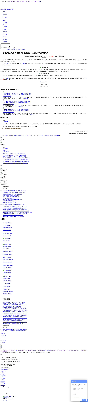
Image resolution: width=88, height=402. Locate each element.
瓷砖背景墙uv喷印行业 (8, 251)
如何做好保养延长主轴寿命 (9, 202)
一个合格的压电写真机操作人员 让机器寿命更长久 (15, 318)
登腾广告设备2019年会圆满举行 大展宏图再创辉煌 (15, 209)
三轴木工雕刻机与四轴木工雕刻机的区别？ (13, 194)
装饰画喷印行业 (6, 278)
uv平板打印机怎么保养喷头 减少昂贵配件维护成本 (15, 308)
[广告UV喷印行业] (7, 96)
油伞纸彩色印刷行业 (7, 267)
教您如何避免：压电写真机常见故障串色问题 (13, 323)
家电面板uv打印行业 (7, 293)
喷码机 (31, 350)
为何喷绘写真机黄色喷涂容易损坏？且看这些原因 (15, 322)
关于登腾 (3, 383)
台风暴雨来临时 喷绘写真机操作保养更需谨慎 (14, 302)
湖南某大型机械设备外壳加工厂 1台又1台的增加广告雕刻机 (16, 158)
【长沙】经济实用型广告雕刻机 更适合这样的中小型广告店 (16, 101)
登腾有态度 (68, 350)
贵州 (20, 1)
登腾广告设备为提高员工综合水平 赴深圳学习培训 (14, 156)
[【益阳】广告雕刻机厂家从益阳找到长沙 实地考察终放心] (3, 108)
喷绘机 (13, 350)
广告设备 (7, 63)
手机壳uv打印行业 (7, 283)
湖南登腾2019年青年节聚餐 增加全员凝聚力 (13, 216)
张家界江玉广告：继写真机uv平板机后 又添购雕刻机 (48, 135)
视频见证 (3, 382)
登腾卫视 (73, 350)
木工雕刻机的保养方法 (8, 198)
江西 (35, 1)
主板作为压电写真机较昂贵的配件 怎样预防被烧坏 (15, 315)
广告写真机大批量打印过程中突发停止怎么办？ (14, 319)
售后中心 (3, 379)
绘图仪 (38, 350)
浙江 (18, 1)
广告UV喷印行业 (7, 235)
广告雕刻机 (23, 63)
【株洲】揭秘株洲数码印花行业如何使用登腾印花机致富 (13, 330)
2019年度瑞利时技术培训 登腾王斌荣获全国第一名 (15, 213)
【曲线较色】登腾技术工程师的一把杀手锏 (13, 215)
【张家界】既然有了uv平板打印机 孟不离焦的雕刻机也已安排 (17, 93)
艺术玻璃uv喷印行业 (7, 262)
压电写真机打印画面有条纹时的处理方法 (12, 320)
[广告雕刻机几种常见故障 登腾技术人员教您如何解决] (13, 190)
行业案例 (59, 350)
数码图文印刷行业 (7, 230)
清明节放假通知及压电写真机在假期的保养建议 (14, 208)
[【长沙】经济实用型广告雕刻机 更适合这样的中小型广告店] (3, 100)
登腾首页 (8, 49)
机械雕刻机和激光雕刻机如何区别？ (11, 196)
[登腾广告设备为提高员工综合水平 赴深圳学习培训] (12, 204)
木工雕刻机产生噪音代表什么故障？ (11, 195)
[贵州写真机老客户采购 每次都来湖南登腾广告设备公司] (16, 161)
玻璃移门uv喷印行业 (7, 257)
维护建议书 (18, 49)
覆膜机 (54, 350)
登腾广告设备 (6, 151)
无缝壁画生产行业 (7, 246)
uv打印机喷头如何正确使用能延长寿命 (12, 306)
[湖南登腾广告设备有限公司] (7, 9)
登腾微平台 (4, 351)
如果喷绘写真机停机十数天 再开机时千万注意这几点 (15, 310)
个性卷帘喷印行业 (7, 272)
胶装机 (41, 350)
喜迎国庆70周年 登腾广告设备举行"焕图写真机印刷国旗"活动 (17, 212)
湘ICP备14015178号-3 (5, 369)
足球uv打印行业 (6, 240)
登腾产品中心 (6, 397)
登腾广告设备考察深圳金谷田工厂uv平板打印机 (14, 153)
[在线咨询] (51, 56)
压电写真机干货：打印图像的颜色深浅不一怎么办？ (15, 311)
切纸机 (44, 350)
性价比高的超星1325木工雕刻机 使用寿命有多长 (14, 192)
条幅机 (48, 350)
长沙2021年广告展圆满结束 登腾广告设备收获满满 (14, 155)
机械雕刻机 (21, 350)
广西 (26, 1)
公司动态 (13, 49)
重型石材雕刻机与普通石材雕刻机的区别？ (13, 199)
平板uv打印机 (9, 350)
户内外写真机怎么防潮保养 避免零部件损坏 (13, 303)
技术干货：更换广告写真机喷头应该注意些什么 (14, 316)
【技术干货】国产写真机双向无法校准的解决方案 (15, 314)
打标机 (34, 350)
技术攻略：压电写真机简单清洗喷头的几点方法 (14, 307)
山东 (12, 1)
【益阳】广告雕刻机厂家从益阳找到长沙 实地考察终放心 (16, 109)
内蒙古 (32, 1)
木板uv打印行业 (6, 289)
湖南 (29, 1)
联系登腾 (3, 385)
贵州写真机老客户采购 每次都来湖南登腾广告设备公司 (15, 163)
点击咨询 (5, 400)
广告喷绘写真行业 (7, 225)
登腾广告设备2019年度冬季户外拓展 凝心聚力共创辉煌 (16, 211)
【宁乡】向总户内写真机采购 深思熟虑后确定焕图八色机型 (18, 135)
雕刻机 (23, 49)
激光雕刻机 (27, 350)
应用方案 (63, 350)
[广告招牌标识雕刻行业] (8, 104)
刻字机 (51, 350)
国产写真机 (3, 350)
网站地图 (39, 1)
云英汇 (76, 350)
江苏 (23, 1)
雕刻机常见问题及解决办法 (9, 200)
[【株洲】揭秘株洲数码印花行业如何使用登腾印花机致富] (14, 329)
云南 (15, 1)
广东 (9, 1)
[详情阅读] (25, 98)
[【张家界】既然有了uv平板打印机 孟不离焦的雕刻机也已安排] (3, 92)
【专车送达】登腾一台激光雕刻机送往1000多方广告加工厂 (16, 159)
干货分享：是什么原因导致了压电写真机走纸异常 (15, 304)
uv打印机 (3, 372)
